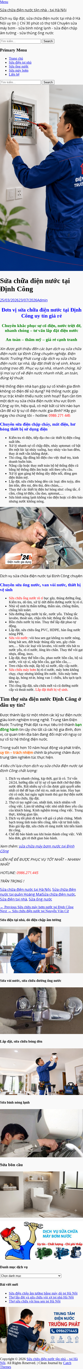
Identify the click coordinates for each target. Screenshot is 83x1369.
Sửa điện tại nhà (20, 62)
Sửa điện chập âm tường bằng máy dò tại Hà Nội (43, 1293)
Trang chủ (16, 58)
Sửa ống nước (19, 66)
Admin (42, 300)
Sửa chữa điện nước (58, 894)
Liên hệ (14, 74)
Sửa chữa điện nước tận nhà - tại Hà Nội (33, 10)
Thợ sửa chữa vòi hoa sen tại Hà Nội (34, 1301)
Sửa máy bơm (18, 70)
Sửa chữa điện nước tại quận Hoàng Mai (38, 892)
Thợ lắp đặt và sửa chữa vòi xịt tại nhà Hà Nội (41, 1297)
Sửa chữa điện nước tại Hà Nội (25, 889)
